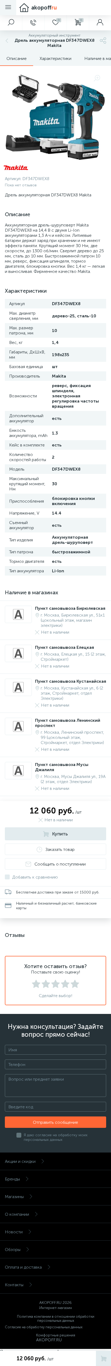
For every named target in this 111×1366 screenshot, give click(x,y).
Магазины (14, 1196)
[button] (11, 22)
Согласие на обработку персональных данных (43, 1327)
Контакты (14, 1284)
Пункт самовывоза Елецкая (64, 647)
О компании (17, 1214)
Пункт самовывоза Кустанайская (70, 681)
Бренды (12, 1179)
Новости (14, 1231)
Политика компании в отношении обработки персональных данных (55, 1318)
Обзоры (12, 1249)
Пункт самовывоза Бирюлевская (70, 608)
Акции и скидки (20, 1161)
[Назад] (6, 40)
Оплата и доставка (23, 1267)
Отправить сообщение (55, 1122)
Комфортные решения (55, 1335)
